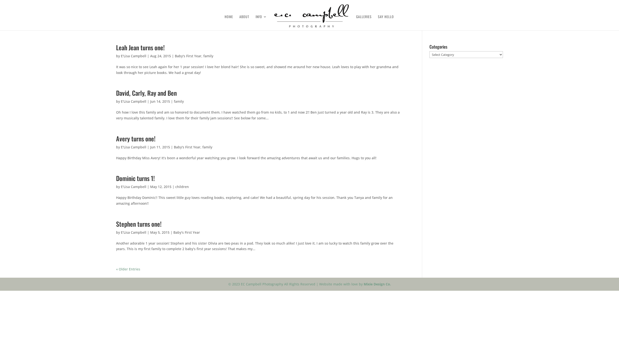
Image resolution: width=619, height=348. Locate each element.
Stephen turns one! (139, 224)
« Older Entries (128, 269)
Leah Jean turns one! (140, 47)
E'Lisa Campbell (133, 56)
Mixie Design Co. (377, 284)
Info (259, 17)
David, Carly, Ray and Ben (146, 93)
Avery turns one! (135, 138)
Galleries (364, 17)
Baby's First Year (188, 56)
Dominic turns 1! (135, 178)
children (182, 186)
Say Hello (386, 17)
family (208, 56)
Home (229, 17)
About (244, 17)
